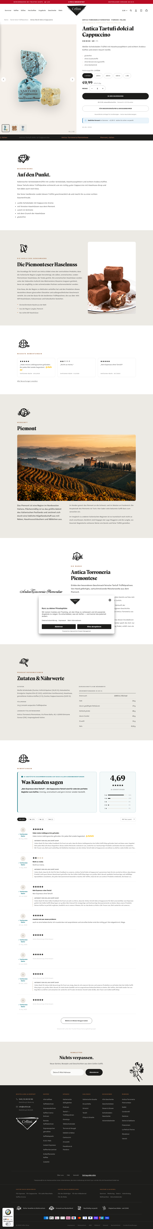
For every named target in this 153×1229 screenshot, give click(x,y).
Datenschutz (82, 1225)
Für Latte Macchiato (46, 1193)
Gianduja (66, 1119)
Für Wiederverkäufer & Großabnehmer (115, 109)
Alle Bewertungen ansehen (27, 381)
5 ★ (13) (32, 819)
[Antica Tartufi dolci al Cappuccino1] (6, 128)
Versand (105, 1225)
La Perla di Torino (128, 1129)
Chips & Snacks (88, 1117)
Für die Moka (62, 1197)
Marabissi (125, 1134)
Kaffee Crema (21, 1197)
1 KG (127, 76)
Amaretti (66, 1142)
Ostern (118, 1193)
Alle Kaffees (47, 1099)
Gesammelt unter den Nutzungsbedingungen (76, 1029)
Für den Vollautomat (79, 1193)
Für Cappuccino (31, 1193)
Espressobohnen (49, 1108)
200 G (108, 76)
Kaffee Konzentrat (49, 1149)
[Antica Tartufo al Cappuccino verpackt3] (23, 128)
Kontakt (76, 1175)
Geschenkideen (108, 1104)
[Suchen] (130, 10)
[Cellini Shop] (27, 1123)
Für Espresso (20, 1193)
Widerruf (97, 1225)
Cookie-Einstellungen (130, 1225)
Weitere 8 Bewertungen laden (76, 1021)
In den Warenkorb (115, 96)
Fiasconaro (126, 1125)
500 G (118, 76)
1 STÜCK (88, 76)
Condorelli (126, 1111)
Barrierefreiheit (115, 1225)
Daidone (125, 1116)
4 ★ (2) (41, 819)
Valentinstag (126, 1193)
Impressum (71, 1225)
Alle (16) (22, 819)
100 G (98, 76)
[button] (117, 795)
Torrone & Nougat (69, 1128)
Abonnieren (94, 1072)
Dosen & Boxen (108, 1108)
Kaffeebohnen (48, 1104)
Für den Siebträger (64, 1193)
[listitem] (60, 10)
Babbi (124, 1107)
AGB (90, 1225)
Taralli (85, 1113)
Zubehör (46, 1162)
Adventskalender (108, 1120)
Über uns (60, 1175)
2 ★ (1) (50, 819)
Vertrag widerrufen (89, 1175)
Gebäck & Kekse (68, 1133)
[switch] (8, 1224)
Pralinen (66, 1107)
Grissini (85, 1108)
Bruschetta (87, 1104)
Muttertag (111, 1193)
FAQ (68, 1175)
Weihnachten (104, 1197)
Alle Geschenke (108, 1099)
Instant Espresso (49, 1145)
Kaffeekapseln (48, 1136)
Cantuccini (67, 1137)
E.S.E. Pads (47, 1141)
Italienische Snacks (90, 1099)
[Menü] (12, 1209)
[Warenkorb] (146, 10)
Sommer (103, 1193)
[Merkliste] (141, 10)
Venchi (124, 1138)
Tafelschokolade (69, 1124)
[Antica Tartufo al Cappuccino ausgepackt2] (14, 128)
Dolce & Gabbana (128, 1120)
